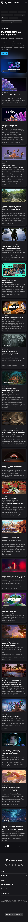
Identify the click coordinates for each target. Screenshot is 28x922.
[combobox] (12, 22)
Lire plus (4, 53)
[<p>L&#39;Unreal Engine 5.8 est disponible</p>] (14, 50)
